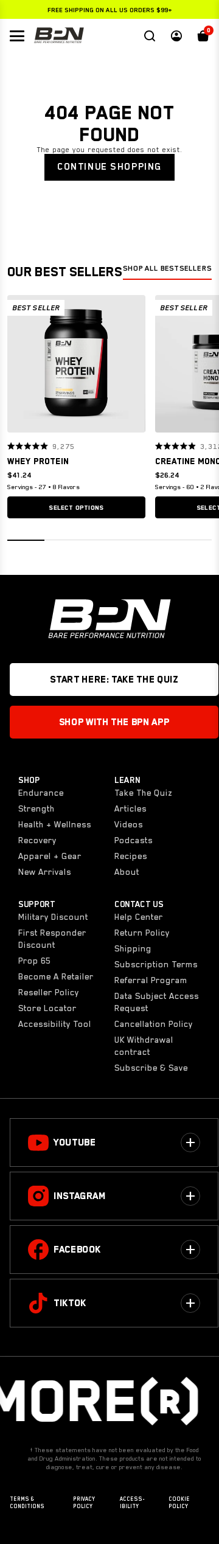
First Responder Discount (52, 939)
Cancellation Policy (153, 1024)
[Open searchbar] (150, 36)
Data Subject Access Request (156, 1002)
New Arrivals (44, 872)
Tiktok (70, 1303)
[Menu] (17, 35)
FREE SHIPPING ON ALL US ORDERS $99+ (109, 9)
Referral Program (150, 980)
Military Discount (53, 917)
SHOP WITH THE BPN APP (114, 722)
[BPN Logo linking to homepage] (59, 35)
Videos (128, 824)
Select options (76, 507)
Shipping (132, 948)
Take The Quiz (143, 793)
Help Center (138, 917)
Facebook (77, 1249)
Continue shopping (109, 166)
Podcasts (133, 840)
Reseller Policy (48, 992)
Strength (36, 808)
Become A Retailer (56, 976)
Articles (130, 808)
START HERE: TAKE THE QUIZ (114, 679)
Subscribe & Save (151, 1068)
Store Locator (47, 1008)
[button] (20, 363)
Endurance (41, 793)
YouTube (75, 1142)
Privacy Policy (84, 1502)
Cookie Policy (179, 1502)
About (126, 872)
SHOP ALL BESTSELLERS (167, 268)
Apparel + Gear (50, 856)
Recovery (37, 840)
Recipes (130, 856)
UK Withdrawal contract (143, 1046)
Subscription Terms (156, 964)
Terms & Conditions (27, 1502)
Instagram (80, 1196)
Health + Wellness (54, 824)
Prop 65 (34, 960)
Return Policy (142, 932)
